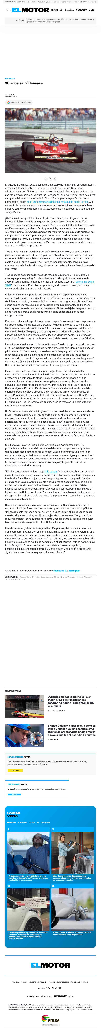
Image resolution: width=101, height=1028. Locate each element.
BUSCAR (14, 794)
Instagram (74, 570)
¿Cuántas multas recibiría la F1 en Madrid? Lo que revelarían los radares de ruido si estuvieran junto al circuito (71, 701)
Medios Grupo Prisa (50, 1025)
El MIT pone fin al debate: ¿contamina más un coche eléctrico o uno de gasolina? (72, 933)
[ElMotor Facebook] (46, 988)
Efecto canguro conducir (62, 2)
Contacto (85, 982)
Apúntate (15, 770)
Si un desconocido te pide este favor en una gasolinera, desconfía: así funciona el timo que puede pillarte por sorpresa (28, 878)
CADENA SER (45, 823)
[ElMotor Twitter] (49, 988)
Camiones (31, 2)
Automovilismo (25, 577)
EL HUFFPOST (22, 823)
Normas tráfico (20, 2)
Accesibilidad (75, 982)
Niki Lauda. (51, 471)
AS (38, 823)
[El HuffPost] (81, 10)
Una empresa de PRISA (50, 1018)
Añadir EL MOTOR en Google (21, 102)
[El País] (54, 10)
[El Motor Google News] (60, 988)
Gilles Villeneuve (69, 577)
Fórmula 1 (58, 577)
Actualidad (10, 79)
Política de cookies (62, 982)
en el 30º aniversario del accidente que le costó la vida (57, 201)
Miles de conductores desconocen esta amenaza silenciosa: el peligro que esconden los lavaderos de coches (72, 878)
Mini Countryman (43, 2)
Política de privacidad (28, 982)
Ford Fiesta (94, 2)
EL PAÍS (32, 823)
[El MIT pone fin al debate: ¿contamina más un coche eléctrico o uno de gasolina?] (72, 930)
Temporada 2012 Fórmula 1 (15, 579)
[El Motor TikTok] (56, 988)
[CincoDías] (69, 10)
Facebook (58, 570)
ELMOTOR (11, 823)
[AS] (61, 10)
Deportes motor (47, 577)
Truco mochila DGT (80, 2)
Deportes (35, 577)
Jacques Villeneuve (84, 577)
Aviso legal (15, 982)
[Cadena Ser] (91, 10)
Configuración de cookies (46, 982)
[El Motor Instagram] (53, 988)
